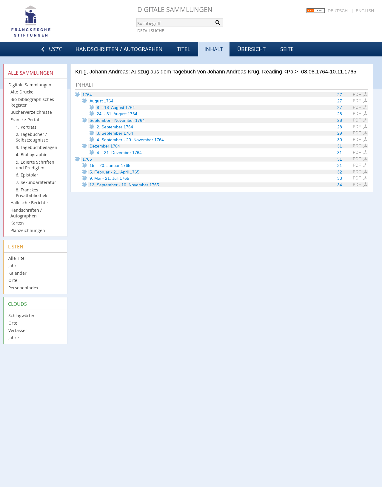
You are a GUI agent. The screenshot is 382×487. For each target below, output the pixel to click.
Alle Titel (17, 258)
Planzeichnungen (27, 230)
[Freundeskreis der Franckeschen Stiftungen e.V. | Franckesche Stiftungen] (48, 21)
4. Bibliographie (31, 154)
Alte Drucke (21, 92)
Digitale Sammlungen (174, 9)
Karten (17, 223)
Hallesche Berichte (29, 202)
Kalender (17, 273)
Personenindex (23, 288)
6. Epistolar (27, 175)
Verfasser (17, 330)
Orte (12, 280)
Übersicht (251, 49)
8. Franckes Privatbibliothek (31, 192)
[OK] (217, 22)
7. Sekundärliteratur (36, 182)
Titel (183, 49)
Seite (287, 49)
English (365, 10)
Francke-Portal (24, 119)
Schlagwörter (21, 315)
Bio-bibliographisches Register (32, 102)
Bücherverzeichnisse (31, 112)
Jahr (12, 265)
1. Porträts (26, 127)
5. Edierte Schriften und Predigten (35, 164)
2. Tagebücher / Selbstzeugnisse (32, 137)
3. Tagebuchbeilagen (36, 147)
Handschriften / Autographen (119, 49)
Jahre (13, 337)
